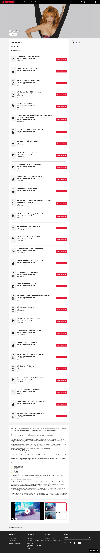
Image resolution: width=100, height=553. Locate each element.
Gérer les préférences (94, 550)
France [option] (66, 537)
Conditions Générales (50, 538)
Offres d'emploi (30, 538)
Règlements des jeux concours (52, 540)
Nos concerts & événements (15, 537)
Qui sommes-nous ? (31, 537)
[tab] (15, 46)
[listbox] (77, 538)
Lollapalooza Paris (13, 538)
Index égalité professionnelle (34, 545)
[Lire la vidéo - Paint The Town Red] (46, 518)
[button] (7, 2)
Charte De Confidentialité (51, 537)
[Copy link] (79, 43)
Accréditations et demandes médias (35, 540)
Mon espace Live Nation (14, 543)
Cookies (47, 542)
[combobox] (72, 2)
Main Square (12, 540)
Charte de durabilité (32, 542)
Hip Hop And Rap (18, 527)
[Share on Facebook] (76, 43)
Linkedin (29, 548)
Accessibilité (30, 543)
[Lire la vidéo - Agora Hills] (27, 511)
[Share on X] (73, 43)
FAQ (28, 546)
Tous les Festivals (13, 542)
